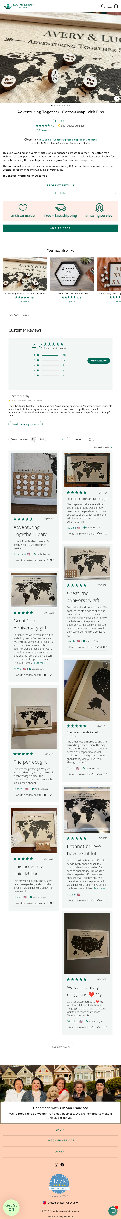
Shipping (60, 193)
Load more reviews (60, 1046)
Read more (40, 662)
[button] (113, 1211)
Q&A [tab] (26, 315)
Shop (59, 1129)
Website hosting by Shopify (60, 1216)
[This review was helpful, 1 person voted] (45, 560)
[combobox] (51, 439)
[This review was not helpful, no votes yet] (51, 560)
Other (60, 1151)
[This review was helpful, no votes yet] (98, 533)
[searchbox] (19, 439)
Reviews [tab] (14, 315)
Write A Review (99, 360)
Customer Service (60, 1140)
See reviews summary (73, 125)
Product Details (60, 185)
